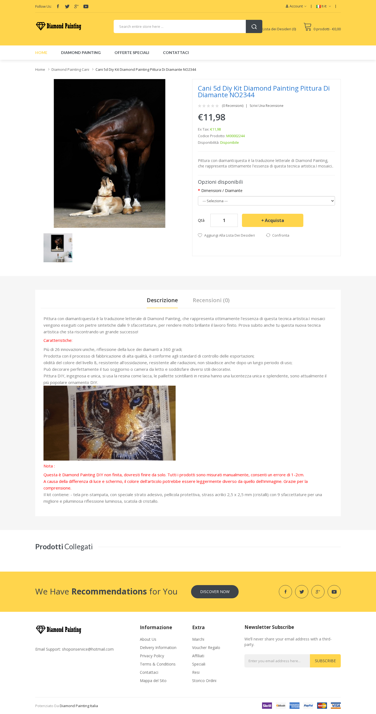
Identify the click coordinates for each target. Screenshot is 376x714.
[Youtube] (86, 6)
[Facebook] (58, 6)
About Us (148, 639)
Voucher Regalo (206, 647)
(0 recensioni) (232, 105)
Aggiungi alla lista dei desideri (229, 235)
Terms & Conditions (158, 664)
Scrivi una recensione (267, 105)
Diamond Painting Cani (70, 69)
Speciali (198, 664)
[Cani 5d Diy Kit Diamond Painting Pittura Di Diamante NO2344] (57, 247)
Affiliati (198, 655)
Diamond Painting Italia (79, 705)
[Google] (76, 6)
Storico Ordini (204, 680)
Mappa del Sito (153, 680)
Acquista (274, 220)
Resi (196, 672)
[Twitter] (67, 6)
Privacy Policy (152, 655)
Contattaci (149, 672)
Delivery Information (158, 647)
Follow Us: (43, 6)
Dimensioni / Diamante (222, 190)
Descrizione (162, 300)
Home (40, 69)
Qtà (201, 220)
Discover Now (215, 591)
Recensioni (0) (211, 300)
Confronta (280, 235)
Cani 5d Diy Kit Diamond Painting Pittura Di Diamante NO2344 (146, 69)
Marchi (198, 639)
